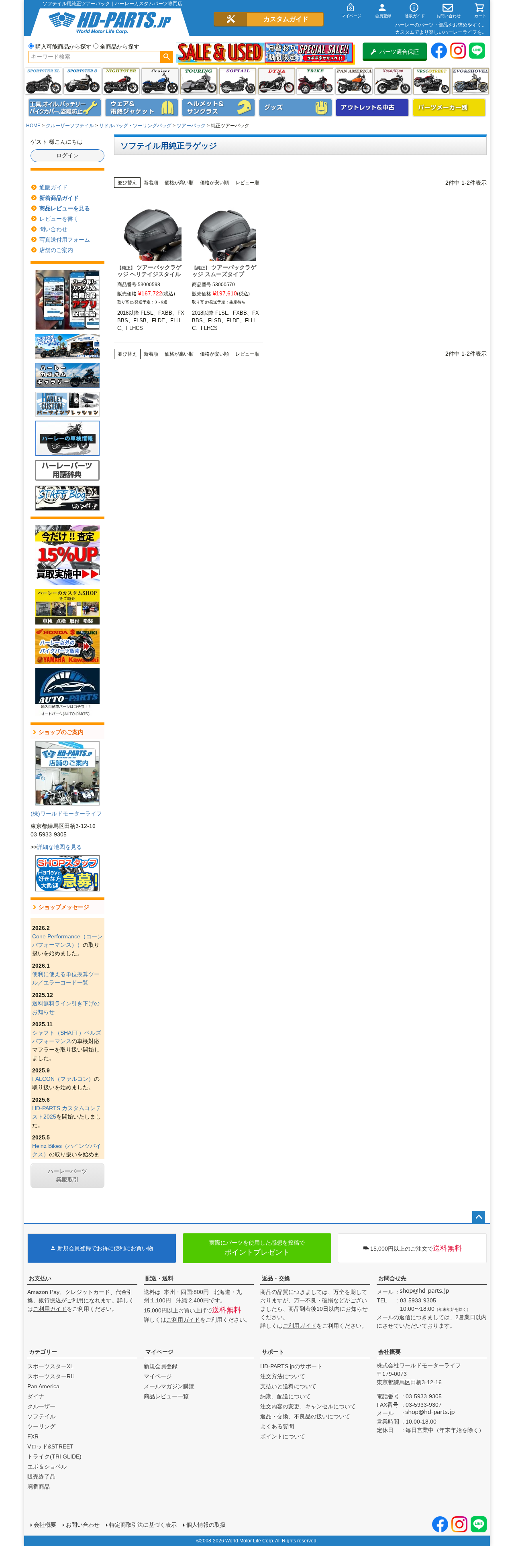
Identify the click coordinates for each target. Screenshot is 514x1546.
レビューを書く (59, 219)
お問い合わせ (83, 1525)
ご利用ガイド (50, 1309)
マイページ (159, 1352)
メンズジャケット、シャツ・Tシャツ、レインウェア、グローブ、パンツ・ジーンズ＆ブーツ (142, 107)
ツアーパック (191, 125)
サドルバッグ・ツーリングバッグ (135, 125)
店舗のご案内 (56, 250)
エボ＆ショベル (47, 1466)
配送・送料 (159, 1278)
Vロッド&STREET (50, 1446)
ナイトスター (121, 81)
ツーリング (198, 81)
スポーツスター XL (43, 81)
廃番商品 (38, 1486)
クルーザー (41, 1406)
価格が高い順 (179, 182)
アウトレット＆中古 (372, 107)
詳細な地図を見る (59, 847)
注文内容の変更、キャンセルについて (308, 1406)
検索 (166, 57)
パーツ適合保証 (399, 52)
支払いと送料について (288, 1386)
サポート (273, 1352)
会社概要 (389, 1352)
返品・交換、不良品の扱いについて (305, 1416)
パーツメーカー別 (449, 107)
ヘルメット (218, 107)
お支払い (40, 1278)
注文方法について (282, 1376)
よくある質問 (277, 1426)
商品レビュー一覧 (166, 1396)
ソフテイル (237, 81)
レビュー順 (247, 182)
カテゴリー (43, 1352)
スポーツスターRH (51, 1376)
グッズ (295, 107)
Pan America (354, 81)
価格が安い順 (214, 182)
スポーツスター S (82, 81)
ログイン (67, 155)
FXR (33, 1436)
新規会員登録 (160, 1366)
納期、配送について (285, 1396)
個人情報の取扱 (206, 1525)
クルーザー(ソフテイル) (160, 81)
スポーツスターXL (50, 1366)
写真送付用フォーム (64, 239)
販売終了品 (41, 1476)
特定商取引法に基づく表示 (143, 1525)
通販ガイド (53, 187)
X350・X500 (393, 81)
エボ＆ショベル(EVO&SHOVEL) (470, 81)
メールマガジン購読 (169, 1386)
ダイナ (276, 81)
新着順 (151, 182)
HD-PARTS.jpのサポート (291, 1366)
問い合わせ (53, 229)
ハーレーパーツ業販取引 (67, 1175)
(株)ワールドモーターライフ (66, 813)
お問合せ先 (392, 1278)
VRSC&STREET (431, 81)
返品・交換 (276, 1278)
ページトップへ (478, 1217)
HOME (33, 125)
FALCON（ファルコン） (63, 1079)
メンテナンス (65, 107)
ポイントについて (282, 1436)
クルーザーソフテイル (70, 125)
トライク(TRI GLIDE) (315, 81)
